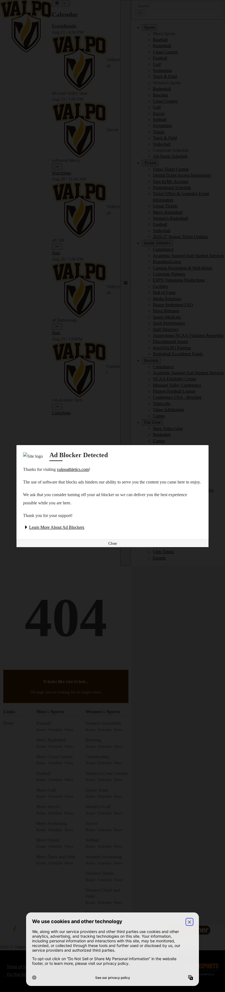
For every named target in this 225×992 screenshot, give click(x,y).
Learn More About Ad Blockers (56, 527)
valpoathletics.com (73, 469)
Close (112, 543)
